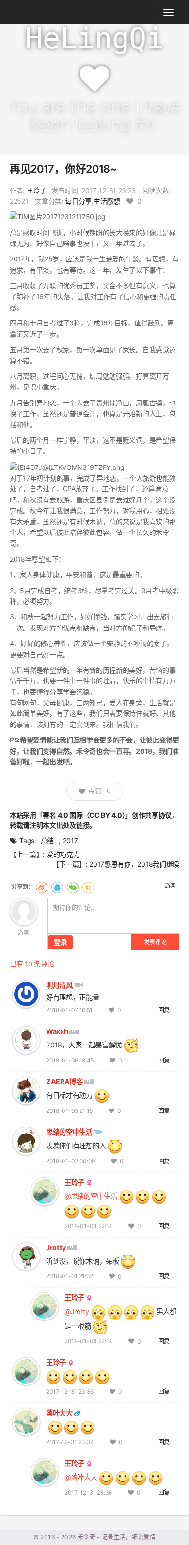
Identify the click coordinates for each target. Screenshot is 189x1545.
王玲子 (37, 190)
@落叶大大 (80, 1477)
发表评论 (155, 942)
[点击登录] (24, 911)
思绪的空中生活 (69, 1132)
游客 (170, 885)
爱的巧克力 (63, 854)
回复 (164, 1010)
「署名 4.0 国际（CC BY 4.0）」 (84, 815)
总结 (47, 841)
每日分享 (78, 201)
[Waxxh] (26, 1039)
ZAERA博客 (64, 1082)
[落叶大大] (26, 1421)
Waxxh (57, 1031)
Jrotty (56, 1247)
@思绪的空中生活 (90, 1196)
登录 (60, 942)
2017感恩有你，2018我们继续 (134, 864)
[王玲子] (45, 1190)
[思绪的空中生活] (26, 1140)
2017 (70, 841)
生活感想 (107, 201)
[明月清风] (26, 993)
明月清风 (59, 985)
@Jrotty (76, 1311)
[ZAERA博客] (26, 1090)
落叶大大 (59, 1413)
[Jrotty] (26, 1255)
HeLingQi (94, 38)
